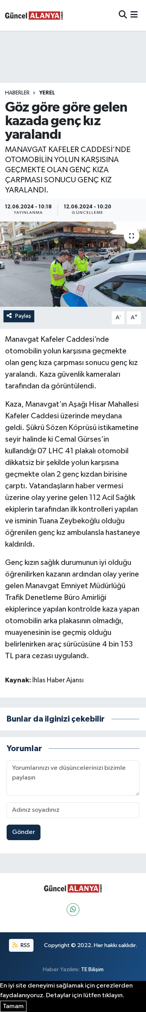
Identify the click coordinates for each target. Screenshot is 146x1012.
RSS (24, 945)
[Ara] (123, 15)
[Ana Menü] (134, 15)
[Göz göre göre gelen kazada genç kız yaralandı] (73, 264)
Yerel (47, 93)
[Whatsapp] (73, 909)
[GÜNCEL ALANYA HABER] (34, 15)
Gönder (23, 832)
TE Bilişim (92, 969)
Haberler (17, 93)
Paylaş (23, 316)
